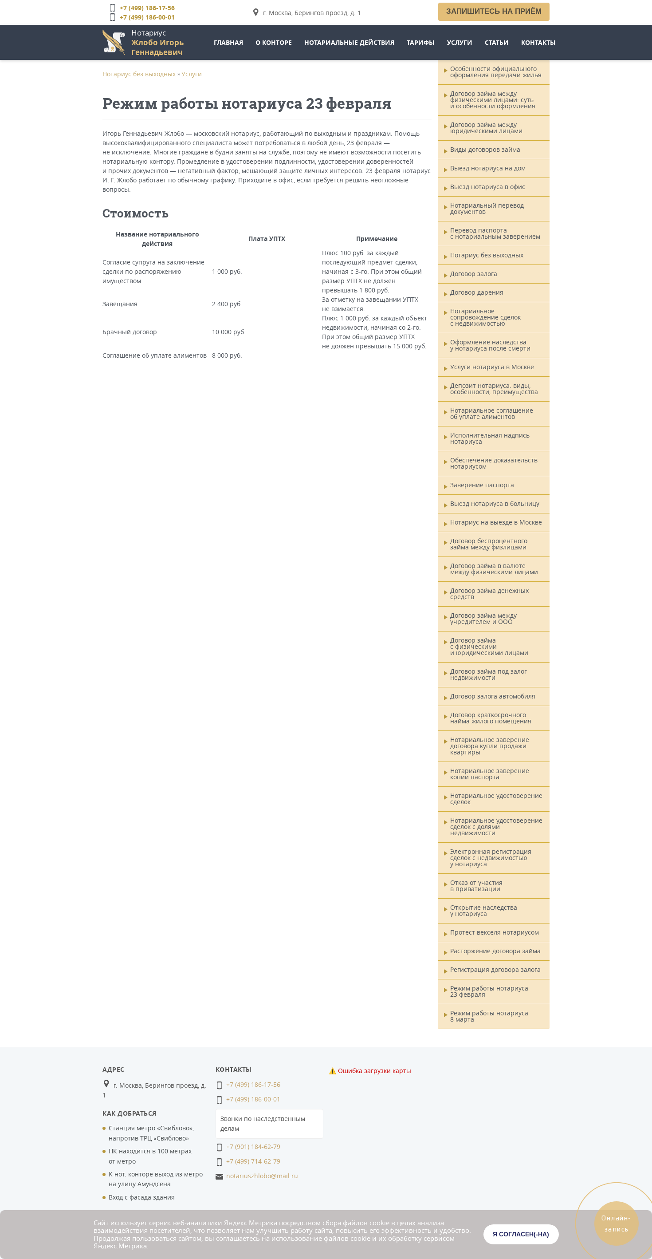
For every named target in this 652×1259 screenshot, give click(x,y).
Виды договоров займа (485, 149)
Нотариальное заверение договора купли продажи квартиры (489, 745)
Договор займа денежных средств (489, 593)
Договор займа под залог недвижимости (488, 674)
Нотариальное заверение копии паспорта (489, 773)
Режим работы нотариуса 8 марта (489, 1016)
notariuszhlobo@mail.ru (262, 1176)
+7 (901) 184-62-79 (253, 1146)
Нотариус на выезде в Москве (496, 522)
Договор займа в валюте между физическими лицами (494, 568)
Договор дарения (476, 292)
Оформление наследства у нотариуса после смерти (490, 345)
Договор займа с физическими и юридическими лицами (489, 646)
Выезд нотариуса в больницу (494, 503)
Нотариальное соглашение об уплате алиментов (491, 413)
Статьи (497, 42)
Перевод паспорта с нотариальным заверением (495, 233)
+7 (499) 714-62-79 (253, 1161)
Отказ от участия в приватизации (476, 885)
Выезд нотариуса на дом (488, 168)
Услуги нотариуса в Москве (492, 367)
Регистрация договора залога (495, 969)
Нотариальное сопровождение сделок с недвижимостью (485, 317)
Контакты (538, 42)
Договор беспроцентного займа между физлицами (488, 544)
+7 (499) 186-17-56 (147, 8)
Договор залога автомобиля (492, 696)
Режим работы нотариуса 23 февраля (489, 991)
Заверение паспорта (482, 485)
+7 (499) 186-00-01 (147, 17)
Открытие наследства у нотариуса (483, 910)
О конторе (273, 42)
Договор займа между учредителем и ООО (483, 618)
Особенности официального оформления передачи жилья (496, 71)
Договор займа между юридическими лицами (486, 127)
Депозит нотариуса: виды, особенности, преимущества (494, 388)
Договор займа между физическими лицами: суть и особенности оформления (492, 99)
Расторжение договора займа (495, 951)
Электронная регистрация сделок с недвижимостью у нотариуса (490, 857)
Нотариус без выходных (139, 74)
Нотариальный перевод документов (487, 208)
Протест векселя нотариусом (494, 932)
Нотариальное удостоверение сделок (496, 798)
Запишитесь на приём (494, 11)
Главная (228, 42)
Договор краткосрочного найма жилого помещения (490, 717)
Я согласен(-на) (521, 1234)
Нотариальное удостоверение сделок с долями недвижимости (496, 826)
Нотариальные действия (349, 42)
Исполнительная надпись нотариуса (490, 438)
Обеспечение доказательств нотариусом (494, 463)
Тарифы (421, 42)
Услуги (459, 42)
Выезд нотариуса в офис (487, 186)
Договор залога (473, 273)
